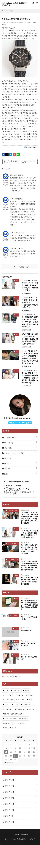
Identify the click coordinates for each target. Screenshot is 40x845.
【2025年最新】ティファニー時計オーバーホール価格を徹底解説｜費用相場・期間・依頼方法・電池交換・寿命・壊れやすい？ (30, 377)
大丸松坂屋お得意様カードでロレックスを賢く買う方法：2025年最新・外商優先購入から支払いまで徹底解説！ (29, 605)
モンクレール (19, 695)
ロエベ (16, 704)
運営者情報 (24, 834)
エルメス (6, 704)
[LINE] (18, 154)
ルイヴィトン (16, 690)
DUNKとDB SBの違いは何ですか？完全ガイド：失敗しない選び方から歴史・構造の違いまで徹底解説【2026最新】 (29, 549)
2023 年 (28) (9, 798)
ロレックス (21, 699)
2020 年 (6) (8, 816)
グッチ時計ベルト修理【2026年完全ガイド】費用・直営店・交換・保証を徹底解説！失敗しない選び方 (30, 339)
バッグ (8, 448)
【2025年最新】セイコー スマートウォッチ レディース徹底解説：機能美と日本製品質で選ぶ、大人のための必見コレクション (30, 357)
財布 (7, 469)
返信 (21, 175)
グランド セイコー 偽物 (12, 486)
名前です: (7, 418)
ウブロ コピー (9, 487)
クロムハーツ (20, 709)
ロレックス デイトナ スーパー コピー (17, 489)
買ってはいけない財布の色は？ (13, 714)
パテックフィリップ (10, 727)
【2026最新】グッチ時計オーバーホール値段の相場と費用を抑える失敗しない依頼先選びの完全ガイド (30, 285)
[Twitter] (7, 154)
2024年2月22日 (15, 233)
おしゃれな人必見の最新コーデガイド (15, 4)
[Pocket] (14, 154)
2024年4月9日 (15, 175)
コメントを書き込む (20, 267)
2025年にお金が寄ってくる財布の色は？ (16, 718)
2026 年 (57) (9, 780)
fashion (27, 690)
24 (15, 756)
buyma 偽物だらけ (26, 630)
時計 (4, 24)
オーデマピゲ (26, 704)
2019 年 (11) (9, 822)
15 (6, 752)
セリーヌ (31, 709)
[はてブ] (10, 154)
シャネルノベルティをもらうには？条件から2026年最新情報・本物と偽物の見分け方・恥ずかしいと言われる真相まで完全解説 (29, 566)
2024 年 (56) (9, 792)
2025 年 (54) (9, 786)
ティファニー (8, 709)
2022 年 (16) (9, 804)
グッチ (31, 699)
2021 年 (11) (9, 810)
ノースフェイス (8, 699)
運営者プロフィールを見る (20, 423)
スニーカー (7, 723)
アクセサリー (10, 437)
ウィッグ (8, 443)
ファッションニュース (13, 453)
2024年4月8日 (15, 199)
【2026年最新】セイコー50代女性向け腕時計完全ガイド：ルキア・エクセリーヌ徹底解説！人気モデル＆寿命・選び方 (30, 321)
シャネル (30, 695)
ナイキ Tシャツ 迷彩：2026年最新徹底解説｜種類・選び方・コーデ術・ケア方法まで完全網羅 (29, 581)
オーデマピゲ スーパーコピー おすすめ (29, 645)
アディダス (7, 695)
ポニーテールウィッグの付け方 (29, 658)
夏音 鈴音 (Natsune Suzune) (20, 22)
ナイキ (6, 690)
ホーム (17, 834)
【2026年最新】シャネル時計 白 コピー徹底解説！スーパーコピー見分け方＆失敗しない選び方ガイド (30, 302)
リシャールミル (19, 723)
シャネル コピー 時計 (11, 490)
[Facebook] (3, 154)
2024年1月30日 (15, 248)
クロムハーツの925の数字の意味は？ (29, 618)
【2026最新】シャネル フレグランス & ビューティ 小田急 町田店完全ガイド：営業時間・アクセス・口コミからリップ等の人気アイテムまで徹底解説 (29, 518)
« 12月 (6, 763)
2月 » (11, 763)
